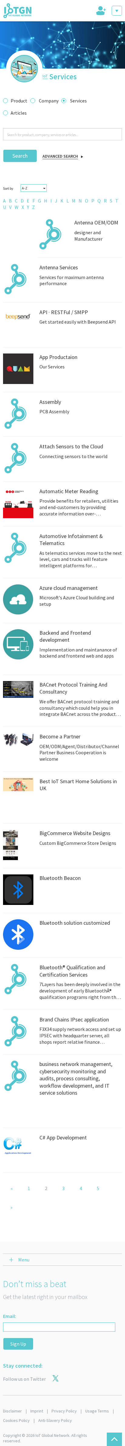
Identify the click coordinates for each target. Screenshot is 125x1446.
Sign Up (18, 1344)
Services (78, 101)
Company (49, 101)
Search (20, 155)
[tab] (100, 10)
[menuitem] (4, 201)
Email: (9, 1316)
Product (19, 101)
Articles (19, 113)
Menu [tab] (23, 1260)
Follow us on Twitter (24, 1379)
